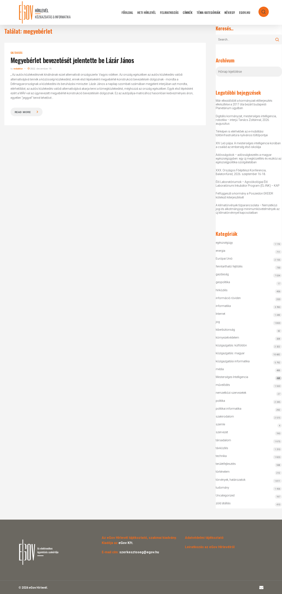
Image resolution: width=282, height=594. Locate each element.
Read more (23, 112)
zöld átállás (223, 503)
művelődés (223, 384)
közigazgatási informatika (233, 361)
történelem (223, 471)
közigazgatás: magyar (230, 353)
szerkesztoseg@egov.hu (139, 552)
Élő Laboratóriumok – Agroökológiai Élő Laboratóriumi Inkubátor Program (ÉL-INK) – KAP (248, 183)
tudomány (222, 487)
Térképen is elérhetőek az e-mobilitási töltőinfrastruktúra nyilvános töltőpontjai (242, 133)
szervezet (222, 432)
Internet (220, 313)
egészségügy (224, 242)
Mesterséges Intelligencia (248, 377)
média (220, 369)
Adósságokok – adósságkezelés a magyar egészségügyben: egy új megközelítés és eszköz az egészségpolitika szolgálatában (248, 158)
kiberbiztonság (225, 329)
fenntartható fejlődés (229, 266)
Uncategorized (225, 495)
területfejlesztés (226, 463)
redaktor (18, 68)
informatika (223, 306)
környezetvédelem (227, 337)
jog (218, 321)
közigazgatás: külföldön (231, 345)
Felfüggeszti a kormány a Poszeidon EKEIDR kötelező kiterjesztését (244, 195)
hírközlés (221, 290)
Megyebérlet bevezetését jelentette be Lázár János (72, 60)
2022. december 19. (41, 68)
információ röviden (228, 298)
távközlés (222, 448)
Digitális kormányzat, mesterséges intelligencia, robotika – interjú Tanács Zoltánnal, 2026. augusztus (246, 120)
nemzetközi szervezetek (231, 392)
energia (220, 250)
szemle (220, 424)
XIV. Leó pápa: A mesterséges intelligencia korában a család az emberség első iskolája (248, 145)
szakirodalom (225, 416)
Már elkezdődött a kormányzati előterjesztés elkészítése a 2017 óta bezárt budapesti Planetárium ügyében (244, 104)
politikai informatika (228, 408)
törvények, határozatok (230, 479)
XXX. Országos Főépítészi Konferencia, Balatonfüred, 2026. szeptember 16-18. (241, 172)
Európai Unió (224, 258)
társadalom (223, 440)
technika (221, 456)
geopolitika (223, 282)
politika (220, 400)
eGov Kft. (125, 543)
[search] (260, 10)
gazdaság (17, 52)
